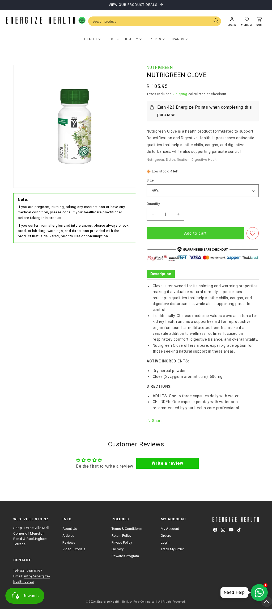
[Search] (216, 21)
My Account (170, 529)
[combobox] (154, 21)
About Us (69, 529)
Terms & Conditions (127, 529)
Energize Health (108, 601)
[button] (246, 21)
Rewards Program (125, 556)
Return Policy (121, 536)
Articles (68, 536)
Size (150, 180)
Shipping (180, 94)
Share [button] (157, 420)
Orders (166, 536)
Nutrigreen (160, 67)
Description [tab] (160, 274)
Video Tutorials (73, 549)
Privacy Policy (122, 542)
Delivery (118, 549)
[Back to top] (266, 601)
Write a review (167, 463)
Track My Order (172, 549)
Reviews (68, 542)
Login (165, 542)
